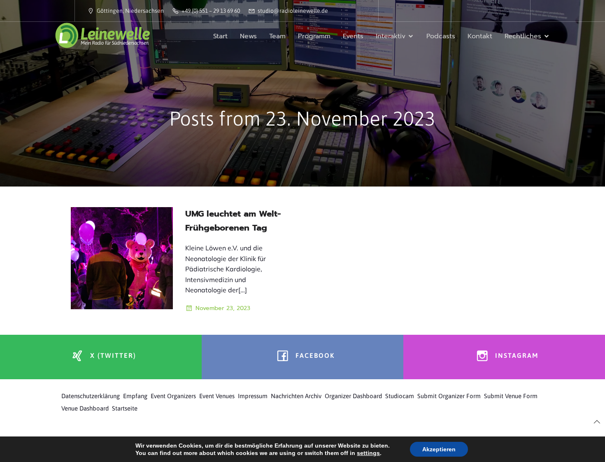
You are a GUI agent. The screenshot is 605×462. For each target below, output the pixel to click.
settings (368, 453)
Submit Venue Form (511, 395)
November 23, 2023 (222, 308)
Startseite (124, 408)
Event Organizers (173, 395)
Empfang (135, 395)
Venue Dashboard (85, 408)
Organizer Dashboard (353, 395)
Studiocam (399, 395)
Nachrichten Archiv (296, 395)
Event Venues (217, 395)
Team (277, 36)
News (248, 36)
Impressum (253, 395)
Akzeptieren (439, 449)
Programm (314, 36)
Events (353, 36)
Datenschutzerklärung (90, 395)
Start (220, 36)
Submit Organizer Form (449, 395)
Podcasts (440, 36)
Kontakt (480, 36)
